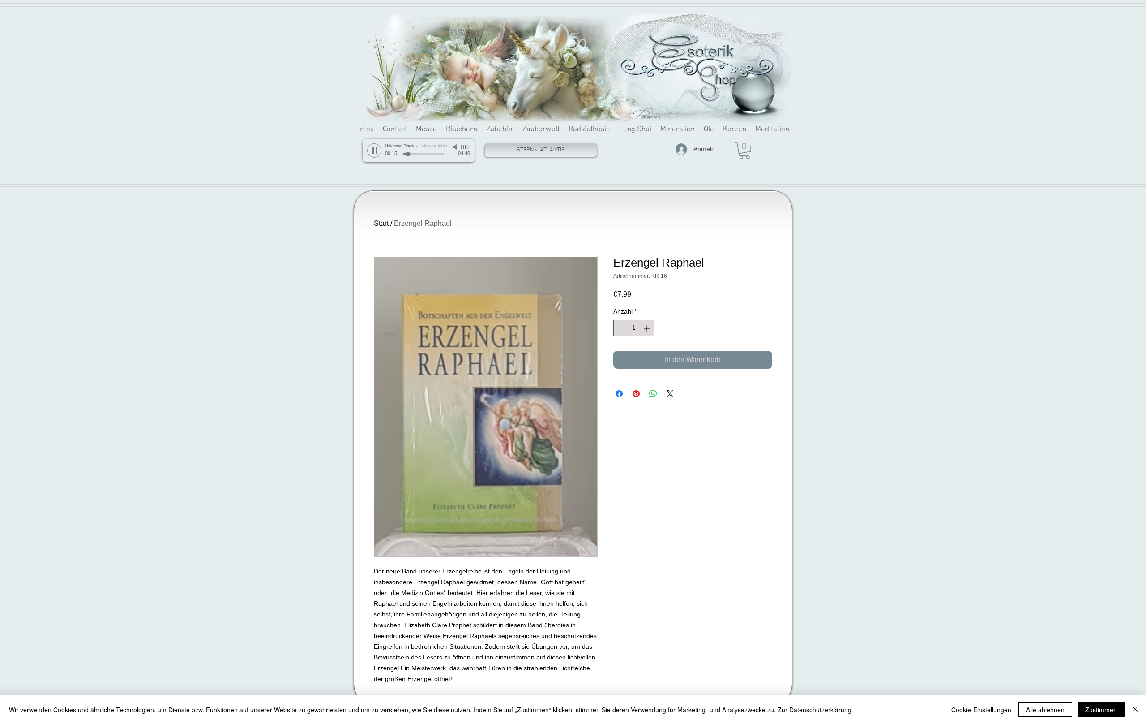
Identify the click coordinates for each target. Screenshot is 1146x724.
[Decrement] (620, 328)
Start (381, 223)
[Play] (374, 150)
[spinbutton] (634, 328)
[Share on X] (670, 393)
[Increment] (647, 328)
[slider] (465, 147)
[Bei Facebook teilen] (619, 393)
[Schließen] (1135, 709)
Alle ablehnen (1045, 709)
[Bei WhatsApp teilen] (653, 393)
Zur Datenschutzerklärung (814, 709)
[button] (744, 150)
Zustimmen (1101, 709)
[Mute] (455, 146)
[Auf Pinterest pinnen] (636, 393)
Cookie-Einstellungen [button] (981, 709)
